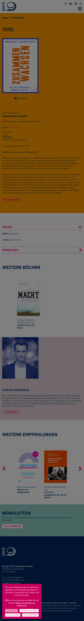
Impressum (22, 605)
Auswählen (12, 611)
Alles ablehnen (30, 615)
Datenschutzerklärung (25, 603)
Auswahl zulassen (29, 611)
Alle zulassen (13, 615)
